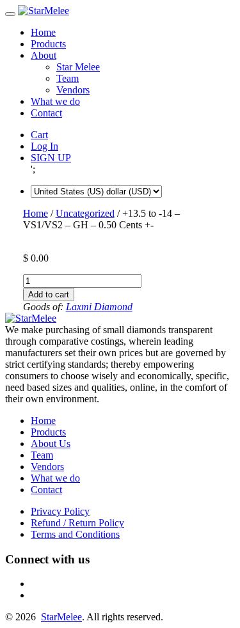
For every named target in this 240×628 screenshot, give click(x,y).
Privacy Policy (60, 511)
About (43, 55)
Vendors (73, 89)
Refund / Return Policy (77, 522)
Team (67, 78)
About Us (50, 443)
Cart (39, 134)
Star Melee (78, 66)
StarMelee (61, 616)
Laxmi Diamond (99, 306)
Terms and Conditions (75, 534)
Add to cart (48, 294)
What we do (55, 101)
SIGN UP (51, 157)
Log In (44, 146)
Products (48, 43)
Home (43, 32)
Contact (46, 112)
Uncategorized (85, 213)
